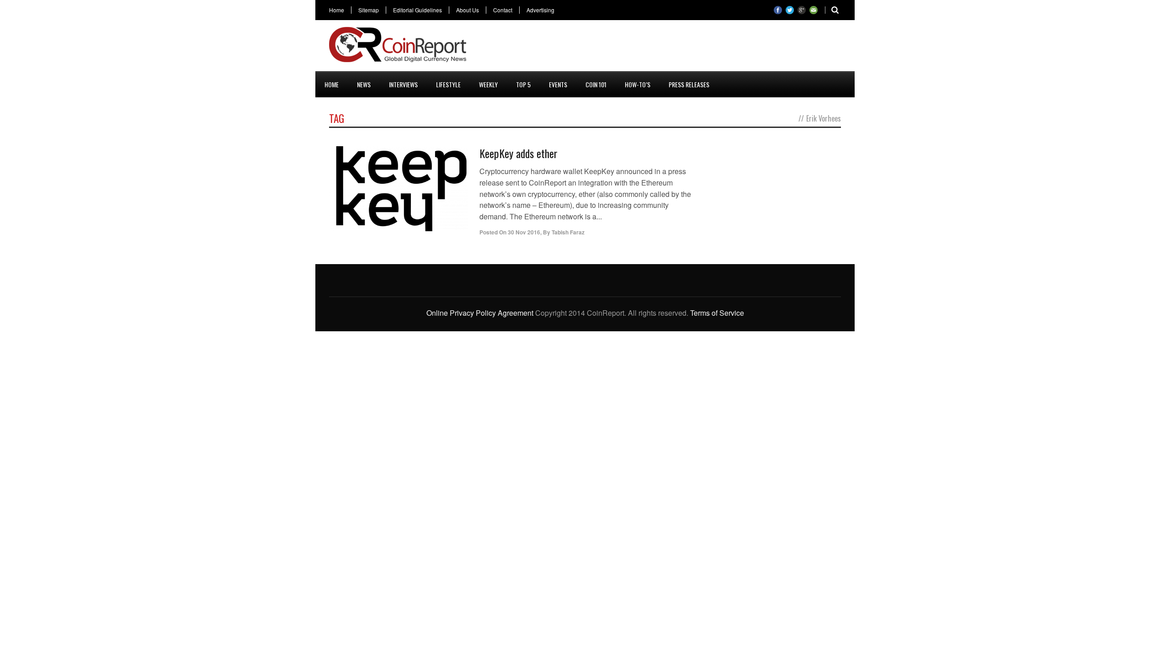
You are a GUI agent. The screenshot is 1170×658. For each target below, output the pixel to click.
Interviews (403, 84)
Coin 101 (595, 84)
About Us (467, 10)
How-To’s (637, 84)
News (364, 84)
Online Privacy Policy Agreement (479, 313)
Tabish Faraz (568, 232)
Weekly (488, 84)
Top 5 (523, 84)
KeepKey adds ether (518, 153)
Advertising (540, 10)
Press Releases (689, 84)
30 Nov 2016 (524, 232)
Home (336, 10)
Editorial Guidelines (417, 10)
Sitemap (368, 10)
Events (558, 84)
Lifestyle (448, 84)
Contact (502, 10)
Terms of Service (717, 313)
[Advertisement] (674, 47)
